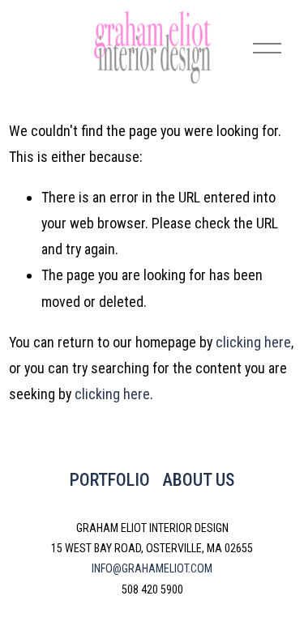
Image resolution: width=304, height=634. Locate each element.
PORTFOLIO (110, 480)
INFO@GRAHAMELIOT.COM (152, 568)
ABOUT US (198, 480)
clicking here (253, 342)
